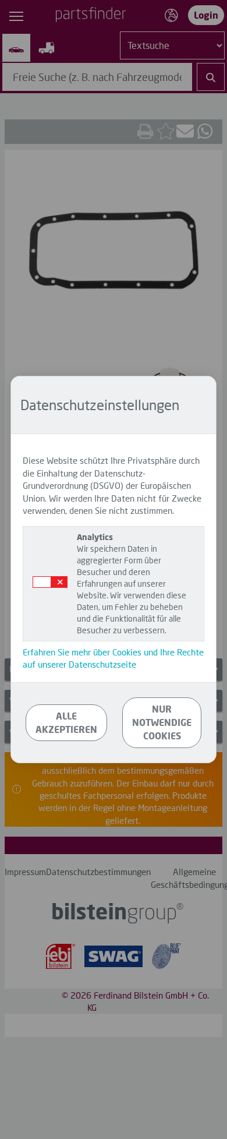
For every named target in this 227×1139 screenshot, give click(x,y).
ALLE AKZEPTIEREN (66, 722)
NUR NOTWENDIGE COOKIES (161, 722)
